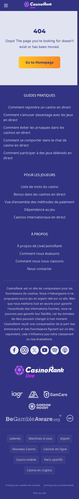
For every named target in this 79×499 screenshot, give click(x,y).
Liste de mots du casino (39, 186)
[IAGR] (17, 394)
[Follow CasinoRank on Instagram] (24, 350)
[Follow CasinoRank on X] (34, 350)
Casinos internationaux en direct (40, 217)
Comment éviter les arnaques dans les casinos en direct (33, 130)
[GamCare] (55, 394)
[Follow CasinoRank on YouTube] (44, 350)
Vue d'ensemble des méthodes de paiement (39, 202)
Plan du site (39, 493)
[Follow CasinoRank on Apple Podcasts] (65, 350)
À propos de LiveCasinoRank (39, 246)
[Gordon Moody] (40, 406)
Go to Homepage (39, 62)
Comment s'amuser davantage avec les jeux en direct (38, 117)
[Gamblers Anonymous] (33, 394)
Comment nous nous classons (40, 261)
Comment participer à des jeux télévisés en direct (37, 155)
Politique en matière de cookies (22, 485)
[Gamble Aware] (34, 418)
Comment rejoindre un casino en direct (39, 107)
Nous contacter (39, 268)
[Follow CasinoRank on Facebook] (14, 350)
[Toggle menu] (6, 5)
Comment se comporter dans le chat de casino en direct (35, 143)
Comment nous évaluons (39, 253)
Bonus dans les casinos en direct (40, 194)
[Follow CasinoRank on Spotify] (55, 350)
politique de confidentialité (59, 485)
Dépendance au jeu (39, 209)
